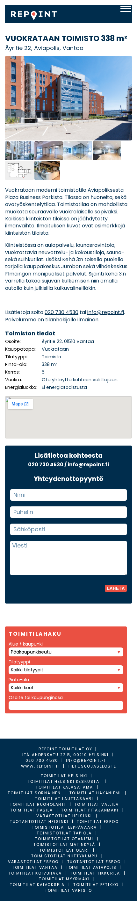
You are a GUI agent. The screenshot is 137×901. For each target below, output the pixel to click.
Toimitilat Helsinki (64, 775)
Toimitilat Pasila (31, 810)
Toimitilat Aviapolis (91, 867)
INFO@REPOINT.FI (85, 760)
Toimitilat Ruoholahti (38, 804)
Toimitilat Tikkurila (95, 873)
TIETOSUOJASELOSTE (92, 766)
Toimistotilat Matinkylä (64, 844)
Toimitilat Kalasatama (64, 787)
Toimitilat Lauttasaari (64, 798)
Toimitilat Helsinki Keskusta (64, 781)
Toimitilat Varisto (68, 890)
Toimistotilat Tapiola (64, 833)
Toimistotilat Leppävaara (64, 827)
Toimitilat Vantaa (35, 867)
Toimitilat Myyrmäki (64, 879)
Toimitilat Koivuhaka (35, 873)
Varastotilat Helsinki (64, 816)
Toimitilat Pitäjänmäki (90, 810)
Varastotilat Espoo (33, 861)
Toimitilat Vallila (96, 804)
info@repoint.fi (105, 312)
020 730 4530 (61, 312)
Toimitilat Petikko (96, 884)
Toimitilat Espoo (98, 821)
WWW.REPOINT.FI (40, 766)
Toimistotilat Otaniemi (64, 838)
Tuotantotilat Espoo (94, 861)
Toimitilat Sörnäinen (34, 793)
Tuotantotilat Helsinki (39, 821)
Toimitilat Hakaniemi (95, 793)
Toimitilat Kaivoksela (37, 884)
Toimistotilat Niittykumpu (64, 856)
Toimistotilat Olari (64, 850)
